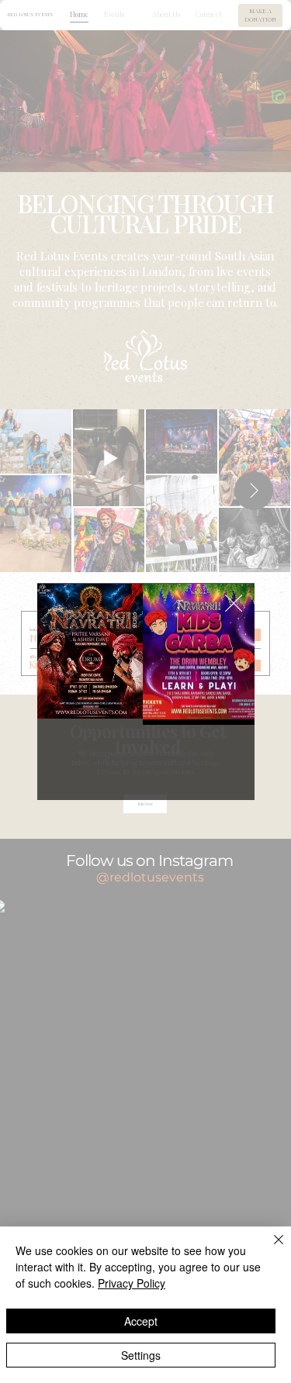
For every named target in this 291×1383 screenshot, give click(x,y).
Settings (141, 1355)
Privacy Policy (131, 1283)
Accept (141, 1321)
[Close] (269, 1248)
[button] (233, 604)
